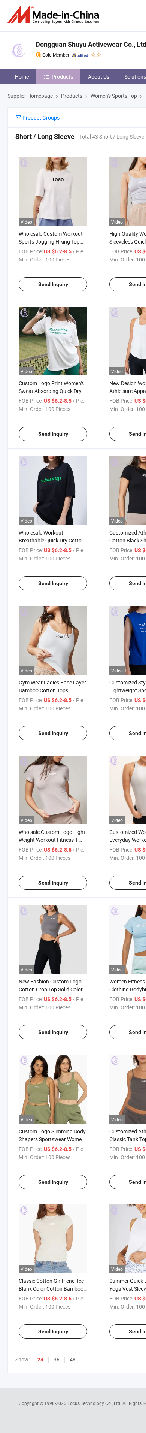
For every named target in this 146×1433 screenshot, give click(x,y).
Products (62, 76)
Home (22, 76)
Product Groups (40, 117)
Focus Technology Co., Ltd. (94, 1403)
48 (73, 1359)
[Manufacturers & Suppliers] (54, 15)
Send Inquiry (53, 284)
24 (40, 1360)
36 (57, 1359)
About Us (98, 76)
